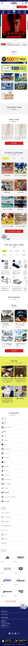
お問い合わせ (4, 622)
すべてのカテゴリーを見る (14, 231)
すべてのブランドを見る (10, 601)
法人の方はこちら (5, 614)
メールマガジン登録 (5, 623)
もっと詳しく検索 (21, 6)
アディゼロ (5, 9)
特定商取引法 (4, 625)
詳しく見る (14, 143)
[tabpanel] (14, 26)
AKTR (23, 9)
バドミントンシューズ (17, 9)
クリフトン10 (10, 9)
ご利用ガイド (3, 620)
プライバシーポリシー (5, 627)
